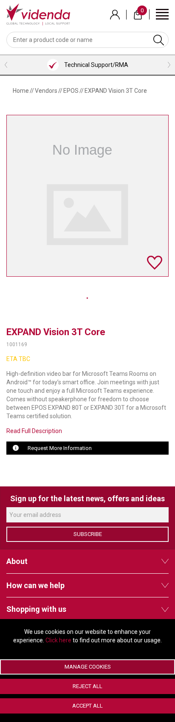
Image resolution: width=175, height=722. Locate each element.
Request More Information (60, 448)
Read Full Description (34, 431)
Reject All (87, 686)
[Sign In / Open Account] (115, 14)
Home (21, 90)
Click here (58, 640)
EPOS (71, 90)
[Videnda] (38, 14)
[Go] (158, 40)
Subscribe (87, 534)
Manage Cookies (88, 667)
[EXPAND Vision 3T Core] (87, 298)
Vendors (46, 90)
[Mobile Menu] (162, 14)
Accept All (87, 706)
